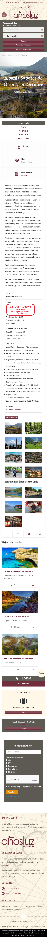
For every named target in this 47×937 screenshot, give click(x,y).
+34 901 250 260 (13, 2)
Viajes (10, 55)
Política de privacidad (38, 927)
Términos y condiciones (10, 927)
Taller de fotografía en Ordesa (18, 658)
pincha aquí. (30, 935)
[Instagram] (29, 7)
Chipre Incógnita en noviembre (18, 571)
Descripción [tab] (23, 123)
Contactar (23, 729)
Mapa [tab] (23, 127)
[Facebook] (17, 7)
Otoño (17, 55)
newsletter (20, 907)
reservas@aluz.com (35, 2)
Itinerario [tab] (23, 131)
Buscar (23, 41)
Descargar (24, 175)
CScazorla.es (30, 921)
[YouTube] (25, 7)
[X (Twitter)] (21, 7)
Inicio (4, 55)
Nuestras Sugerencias (23, 49)
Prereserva (23, 139)
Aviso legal (24, 927)
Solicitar (23, 713)
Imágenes (23, 135)
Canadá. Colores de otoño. (16, 616)
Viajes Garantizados (23, 45)
